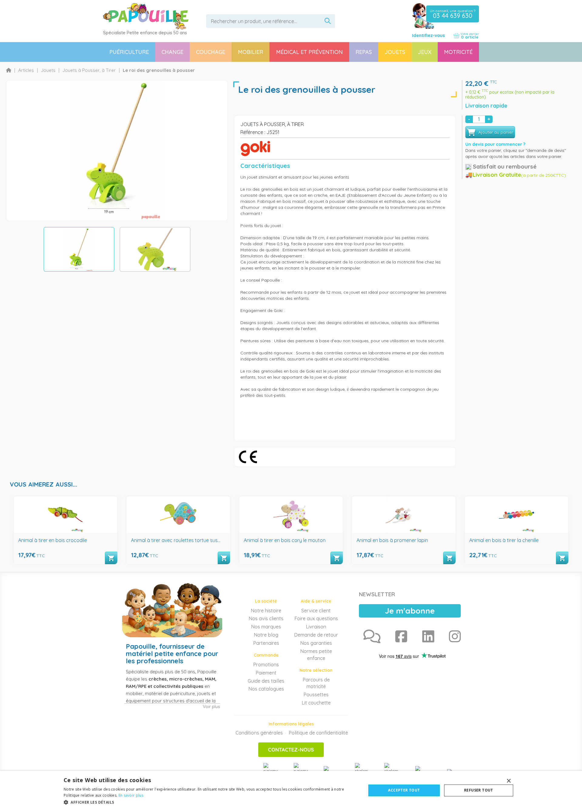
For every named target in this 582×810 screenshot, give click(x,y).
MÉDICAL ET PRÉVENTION (309, 52)
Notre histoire (266, 611)
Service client (316, 611)
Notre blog (266, 635)
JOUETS (395, 52)
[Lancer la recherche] (327, 21)
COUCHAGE (210, 52)
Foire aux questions (316, 618)
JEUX (424, 52)
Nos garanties (316, 643)
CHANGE (172, 52)
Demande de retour (316, 635)
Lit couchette (316, 703)
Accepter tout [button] (404, 790)
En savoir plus (131, 795)
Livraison (316, 627)
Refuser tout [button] (478, 790)
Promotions (266, 664)
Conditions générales (259, 733)
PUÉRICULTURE (129, 52)
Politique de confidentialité (318, 733)
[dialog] (291, 790)
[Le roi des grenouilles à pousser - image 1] (79, 249)
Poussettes (316, 694)
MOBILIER (250, 52)
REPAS (364, 52)
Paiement (266, 673)
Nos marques (266, 627)
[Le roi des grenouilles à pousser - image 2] (155, 249)
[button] (210, 801)
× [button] (508, 781)
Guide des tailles (266, 681)
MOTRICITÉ (458, 52)
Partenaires (266, 643)
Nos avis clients (266, 618)
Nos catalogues (266, 689)
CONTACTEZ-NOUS (291, 749)
